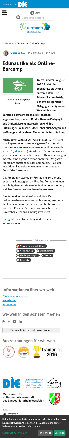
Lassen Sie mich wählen (14, 432)
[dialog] (34, 426)
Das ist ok (59, 432)
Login (37, 12)
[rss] (4, 321)
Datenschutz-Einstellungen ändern (31, 330)
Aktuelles (9, 43)
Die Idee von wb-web (15, 296)
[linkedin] (20, 321)
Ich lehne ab (45, 432)
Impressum (9, 304)
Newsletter (9, 300)
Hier (5, 219)
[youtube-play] (14, 321)
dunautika (21, 151)
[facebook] (9, 321)
